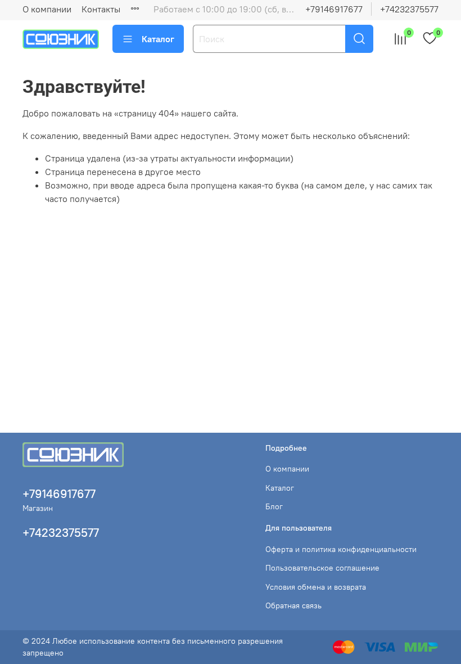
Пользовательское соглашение (322, 568)
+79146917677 (334, 9)
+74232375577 (409, 9)
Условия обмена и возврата (315, 587)
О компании (46, 9)
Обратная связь (293, 605)
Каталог (158, 38)
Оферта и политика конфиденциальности (341, 549)
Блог (274, 506)
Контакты (101, 9)
